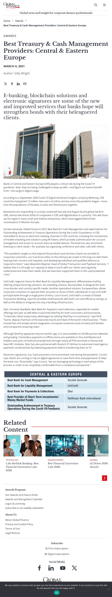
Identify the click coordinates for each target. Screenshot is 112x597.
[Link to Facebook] (39, 568)
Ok (56, 592)
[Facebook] (13, 84)
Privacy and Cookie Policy (19, 524)
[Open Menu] (104, 5)
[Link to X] (74, 568)
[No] (108, 589)
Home (7, 20)
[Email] (26, 84)
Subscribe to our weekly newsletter (24, 508)
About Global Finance (17, 519)
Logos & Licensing (15, 503)
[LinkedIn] (19, 84)
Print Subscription (58, 548)
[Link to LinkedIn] (51, 568)
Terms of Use (12, 528)
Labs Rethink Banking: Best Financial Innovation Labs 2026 (22, 467)
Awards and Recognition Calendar (23, 499)
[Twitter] (7, 84)
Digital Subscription (58, 554)
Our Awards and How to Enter (21, 495)
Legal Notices (12, 533)
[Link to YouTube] (62, 568)
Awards (19, 20)
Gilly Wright (22, 73)
